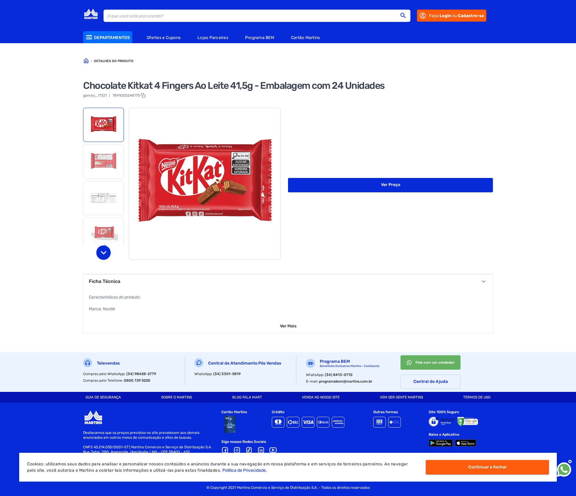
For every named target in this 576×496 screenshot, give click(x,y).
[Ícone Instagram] (237, 450)
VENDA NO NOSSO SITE (321, 397)
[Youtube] (273, 450)
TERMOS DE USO (476, 397)
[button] (405, 15)
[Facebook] (225, 450)
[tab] (103, 125)
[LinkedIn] (261, 450)
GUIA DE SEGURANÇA (103, 397)
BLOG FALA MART (247, 397)
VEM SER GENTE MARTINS (401, 397)
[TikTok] (249, 450)
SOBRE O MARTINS (176, 397)
